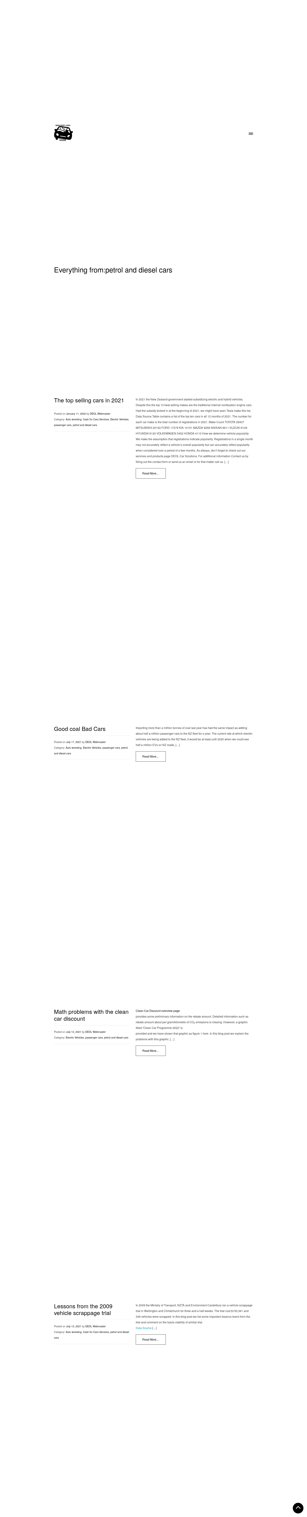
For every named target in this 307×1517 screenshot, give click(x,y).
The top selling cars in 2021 (89, 400)
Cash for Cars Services (96, 419)
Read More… (150, 473)
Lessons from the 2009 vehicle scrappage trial (83, 1309)
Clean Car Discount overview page (158, 1011)
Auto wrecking (74, 419)
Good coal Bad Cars (80, 728)
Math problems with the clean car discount (91, 1014)
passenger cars (62, 425)
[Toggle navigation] (251, 132)
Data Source (144, 1328)
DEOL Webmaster (100, 413)
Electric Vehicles (119, 419)
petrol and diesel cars (85, 425)
